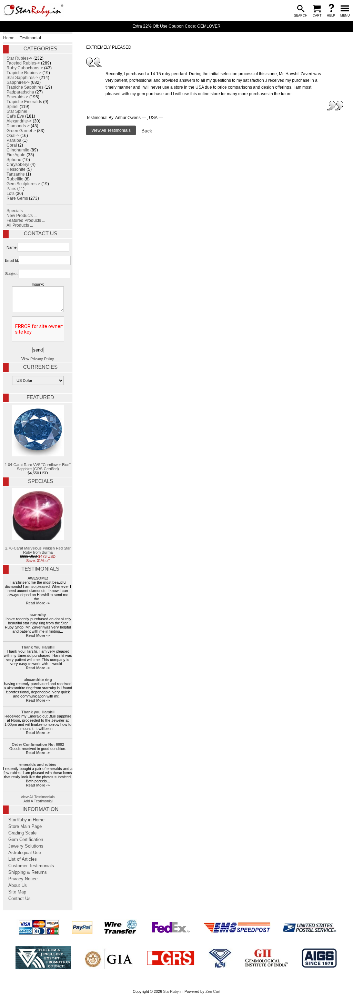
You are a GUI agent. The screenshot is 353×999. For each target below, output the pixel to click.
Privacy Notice (23, 879)
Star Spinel (17, 111)
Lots (10, 193)
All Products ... (20, 225)
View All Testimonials (38, 797)
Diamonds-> (18, 125)
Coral (12, 145)
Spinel (13, 106)
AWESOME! (38, 578)
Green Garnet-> (21, 130)
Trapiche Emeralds (24, 101)
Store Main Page (25, 826)
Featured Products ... (26, 220)
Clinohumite (18, 150)
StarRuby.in (172, 991)
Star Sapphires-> (22, 77)
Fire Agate (16, 154)
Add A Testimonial (37, 801)
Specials (40, 481)
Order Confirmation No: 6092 (38, 744)
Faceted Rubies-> (23, 63)
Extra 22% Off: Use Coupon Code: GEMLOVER (176, 26)
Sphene (14, 159)
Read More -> (38, 603)
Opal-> (13, 135)
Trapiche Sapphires (25, 87)
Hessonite (16, 169)
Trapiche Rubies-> (24, 72)
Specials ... (17, 210)
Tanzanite (16, 174)
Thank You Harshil (37, 647)
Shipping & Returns (27, 872)
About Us (17, 885)
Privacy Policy (42, 359)
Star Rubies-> (19, 58)
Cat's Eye (15, 116)
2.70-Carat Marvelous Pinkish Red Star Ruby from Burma (38, 550)
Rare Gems (17, 198)
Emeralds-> (17, 97)
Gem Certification (25, 839)
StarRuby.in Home (26, 820)
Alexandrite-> (19, 121)
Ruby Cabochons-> (25, 68)
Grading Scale (22, 833)
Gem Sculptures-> (23, 183)
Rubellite (15, 179)
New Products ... (22, 215)
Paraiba (14, 140)
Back (146, 130)
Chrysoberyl (18, 164)
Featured (40, 397)
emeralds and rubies (37, 764)
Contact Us (40, 233)
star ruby (38, 615)
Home (8, 38)
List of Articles (22, 859)
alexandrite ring (38, 679)
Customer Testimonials (31, 865)
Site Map (17, 892)
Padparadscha (20, 92)
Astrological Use (24, 852)
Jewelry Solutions (25, 846)
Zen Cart (212, 991)
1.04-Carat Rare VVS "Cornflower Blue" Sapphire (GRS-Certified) (38, 467)
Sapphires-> (18, 82)
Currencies (40, 367)
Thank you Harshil (37, 712)
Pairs (11, 188)
